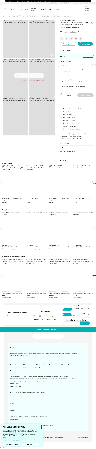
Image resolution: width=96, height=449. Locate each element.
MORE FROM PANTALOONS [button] (48, 329)
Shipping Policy (49, 425)
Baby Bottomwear (46, 378)
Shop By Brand (24, 355)
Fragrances (74, 353)
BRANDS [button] (43, 9)
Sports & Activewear (29, 353)
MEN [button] (20, 9)
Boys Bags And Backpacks (16, 381)
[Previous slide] (2, 183)
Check (92, 65)
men (9, 16)
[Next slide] (94, 183)
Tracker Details (16, 440)
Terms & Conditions (83, 437)
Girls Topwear (55, 376)
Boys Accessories (28, 381)
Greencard (18, 416)
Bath (11, 392)
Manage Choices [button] (12, 444)
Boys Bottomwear (22, 376)
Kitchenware (23, 392)
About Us (12, 416)
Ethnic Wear (26, 364)
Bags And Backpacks (15, 367)
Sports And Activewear (42, 364)
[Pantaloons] (7, 9)
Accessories (67, 353)
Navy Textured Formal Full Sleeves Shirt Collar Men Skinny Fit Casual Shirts (49, 16)
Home (4, 16)
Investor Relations (43, 416)
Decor (17, 392)
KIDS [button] (26, 9)
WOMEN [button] (13, 9)
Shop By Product (31, 392)
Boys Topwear (13, 376)
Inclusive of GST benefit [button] (72, 31)
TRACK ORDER (38, 1)
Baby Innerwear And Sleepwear (59, 378)
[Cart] (80, 9)
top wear (15, 16)
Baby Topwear (37, 378)
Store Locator (25, 416)
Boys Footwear (47, 376)
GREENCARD (8, 1)
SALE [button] (50, 9)
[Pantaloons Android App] (23, 316)
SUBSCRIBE (84, 323)
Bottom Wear (19, 364)
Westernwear (13, 353)
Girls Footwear (29, 378)
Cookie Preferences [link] (6, 448)
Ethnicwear (20, 353)
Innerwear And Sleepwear (60, 364)
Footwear (61, 353)
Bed (14, 392)
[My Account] (75, 9)
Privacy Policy (7, 440)
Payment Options (33, 416)
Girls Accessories (51, 381)
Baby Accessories (60, 381)
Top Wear (12, 364)
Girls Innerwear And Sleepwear (17, 378)
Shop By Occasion (14, 355)
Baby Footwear (71, 378)
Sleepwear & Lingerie (40, 353)
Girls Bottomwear (63, 376)
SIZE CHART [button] (67, 50)
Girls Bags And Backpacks (39, 381)
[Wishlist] (70, 9)
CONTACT (47, 1)
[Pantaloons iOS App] (12, 316)
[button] (39, 427)
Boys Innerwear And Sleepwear (35, 376)
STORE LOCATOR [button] (27, 1)
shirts (22, 16)
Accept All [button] (30, 444)
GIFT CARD (17, 1)
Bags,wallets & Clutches (52, 353)
